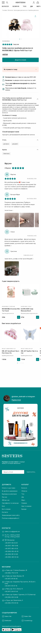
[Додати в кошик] (18, 317)
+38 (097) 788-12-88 (11, 545)
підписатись (31, 472)
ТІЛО (24, 6)
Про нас (4, 497)
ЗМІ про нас (5, 500)
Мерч (23, 500)
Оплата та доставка (8, 488)
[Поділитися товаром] (35, 16)
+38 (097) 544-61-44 (11, 591)
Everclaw (12, 306)
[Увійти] (33, 2)
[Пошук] (7, 2)
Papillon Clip (28, 348)
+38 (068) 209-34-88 (11, 597)
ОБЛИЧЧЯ (15, 6)
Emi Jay (4, 348)
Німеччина (6, 153)
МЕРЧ (38, 6)
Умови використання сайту (11, 515)
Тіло (22, 494)
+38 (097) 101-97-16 (11, 586)
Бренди (23, 509)
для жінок (6, 144)
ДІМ (31, 6)
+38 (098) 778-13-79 (11, 573)
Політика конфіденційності (10, 518)
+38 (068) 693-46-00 (11, 551)
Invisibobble (6, 41)
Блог (3, 506)
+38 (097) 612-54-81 (11, 543)
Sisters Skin (27, 616)
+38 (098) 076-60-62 (11, 603)
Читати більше (8, 210)
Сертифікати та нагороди (10, 503)
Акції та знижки (26, 506)
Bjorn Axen (24, 306)
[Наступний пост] (35, 425)
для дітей (15, 144)
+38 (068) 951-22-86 (11, 554)
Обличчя (24, 491)
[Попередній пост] (5, 425)
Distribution (8, 620)
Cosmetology (28, 620)
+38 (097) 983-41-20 (11, 548)
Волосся (24, 488)
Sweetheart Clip (10, 348)
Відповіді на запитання (9, 494)
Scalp (29, 306)
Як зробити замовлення (9, 491)
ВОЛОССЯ (5, 6)
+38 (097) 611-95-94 (11, 578)
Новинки (24, 503)
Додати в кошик (20, 60)
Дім (22, 497)
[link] (37, 2)
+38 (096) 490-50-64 (11, 557)
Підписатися (16, 400)
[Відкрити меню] (3, 2)
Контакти (5, 512)
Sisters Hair (8, 616)
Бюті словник (6, 509)
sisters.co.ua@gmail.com (12, 531)
